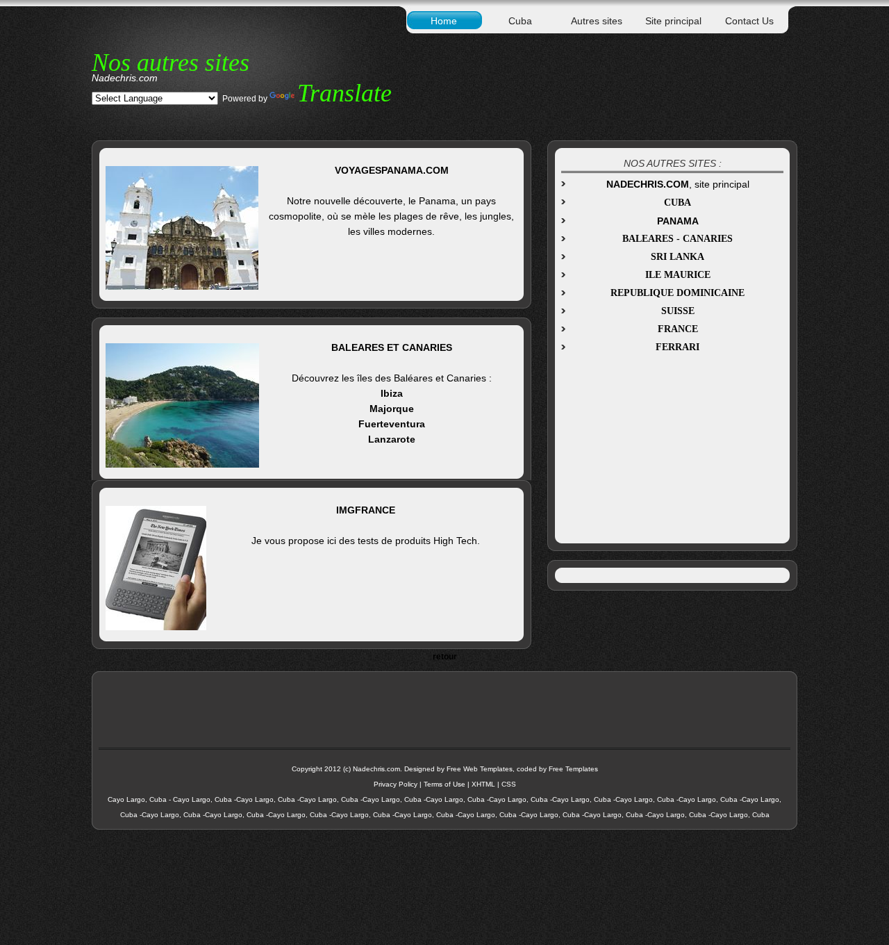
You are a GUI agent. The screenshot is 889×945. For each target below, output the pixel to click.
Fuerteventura (391, 423)
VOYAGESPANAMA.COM (392, 170)
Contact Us (749, 20)
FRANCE (678, 329)
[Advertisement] (671, 445)
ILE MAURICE (678, 275)
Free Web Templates (480, 769)
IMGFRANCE (365, 510)
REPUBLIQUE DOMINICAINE (677, 293)
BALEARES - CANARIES (677, 238)
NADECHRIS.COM (647, 184)
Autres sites (596, 20)
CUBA (677, 202)
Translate (344, 93)
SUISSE (678, 311)
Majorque (391, 408)
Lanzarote (391, 439)
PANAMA (678, 221)
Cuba (520, 20)
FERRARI (677, 347)
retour (445, 657)
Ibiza (392, 393)
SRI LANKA (677, 257)
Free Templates (573, 769)
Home (444, 20)
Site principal (673, 20)
